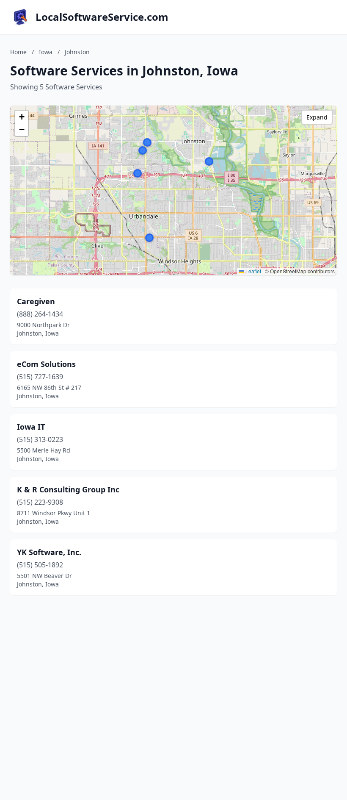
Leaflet (252, 271)
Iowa (45, 52)
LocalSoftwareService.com (102, 17)
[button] (137, 173)
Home (18, 52)
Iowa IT (31, 427)
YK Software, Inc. (49, 552)
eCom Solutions (46, 364)
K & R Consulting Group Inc (68, 489)
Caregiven (36, 301)
